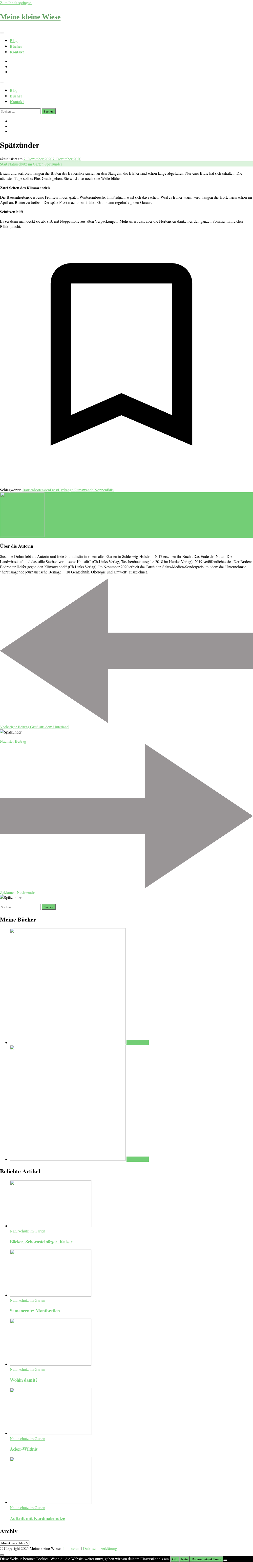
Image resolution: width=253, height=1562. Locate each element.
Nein (184, 1559)
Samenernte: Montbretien (35, 1310)
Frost (54, 489)
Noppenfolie (104, 489)
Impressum (71, 1548)
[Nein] (225, 1560)
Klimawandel (83, 489)
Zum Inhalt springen (16, 2)
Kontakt (17, 52)
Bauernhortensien (36, 489)
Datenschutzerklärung (100, 1548)
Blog (14, 40)
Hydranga (65, 489)
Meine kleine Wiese (30, 17)
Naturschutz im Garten (27, 1230)
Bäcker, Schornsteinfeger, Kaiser (41, 1241)
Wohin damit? (24, 1379)
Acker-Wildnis (24, 1448)
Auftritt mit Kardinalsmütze (37, 1518)
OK (174, 1559)
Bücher (16, 46)
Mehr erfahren (137, 1042)
